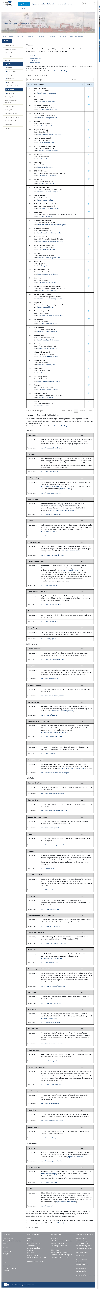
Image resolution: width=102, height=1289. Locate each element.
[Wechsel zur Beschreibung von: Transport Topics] (89, 393)
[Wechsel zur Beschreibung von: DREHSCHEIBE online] (89, 171)
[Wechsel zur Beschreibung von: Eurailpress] (89, 179)
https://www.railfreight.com (46, 200)
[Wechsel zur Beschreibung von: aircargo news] (89, 113)
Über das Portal (8, 1238)
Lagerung (7, 60)
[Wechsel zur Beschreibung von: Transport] (89, 385)
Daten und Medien (10, 53)
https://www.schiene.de (44, 216)
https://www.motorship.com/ (46, 365)
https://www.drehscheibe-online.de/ (48, 175)
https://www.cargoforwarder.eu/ (47, 151)
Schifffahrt (33, 60)
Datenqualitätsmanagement (12, 1241)
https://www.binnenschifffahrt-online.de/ (50, 241)
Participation (51, 4)
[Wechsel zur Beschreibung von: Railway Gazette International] (89, 204)
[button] (29, 84)
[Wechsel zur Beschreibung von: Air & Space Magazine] (89, 105)
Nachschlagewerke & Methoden (11, 101)
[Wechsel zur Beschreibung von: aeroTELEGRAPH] (89, 89)
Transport (10, 89)
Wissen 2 (41, 37)
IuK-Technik (10, 82)
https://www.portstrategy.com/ (47, 323)
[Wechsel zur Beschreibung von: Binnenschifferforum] (89, 228)
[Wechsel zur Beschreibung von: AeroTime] (89, 97)
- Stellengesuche (81, 1271)
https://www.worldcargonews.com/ (48, 381)
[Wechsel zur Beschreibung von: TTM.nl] (89, 401)
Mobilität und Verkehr (13, 86)
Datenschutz (7, 1271)
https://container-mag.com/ (46, 249)
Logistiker (51, 37)
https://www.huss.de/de (75, 1157)
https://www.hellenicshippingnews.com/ (50, 299)
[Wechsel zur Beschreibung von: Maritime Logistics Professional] (89, 311)
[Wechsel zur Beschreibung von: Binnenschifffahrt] (89, 237)
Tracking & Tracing (10, 110)
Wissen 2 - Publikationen (35, 1248)
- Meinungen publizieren (59, 1246)
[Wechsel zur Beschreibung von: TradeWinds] (89, 368)
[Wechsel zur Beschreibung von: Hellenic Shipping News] (89, 294)
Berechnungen (9, 45)
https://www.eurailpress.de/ (46, 183)
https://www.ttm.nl (43, 406)
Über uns (6, 1235)
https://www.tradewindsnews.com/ (48, 373)
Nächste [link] (82, 411)
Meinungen (21, 37)
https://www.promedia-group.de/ (62, 711)
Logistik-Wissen (24, 4)
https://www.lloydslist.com (45, 307)
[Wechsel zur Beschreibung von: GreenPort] (89, 278)
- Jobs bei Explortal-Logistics (60, 1257)
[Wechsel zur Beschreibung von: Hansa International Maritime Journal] (89, 286)
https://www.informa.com (71, 570)
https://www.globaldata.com (71, 551)
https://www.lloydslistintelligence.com (53, 958)
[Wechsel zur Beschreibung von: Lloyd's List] (89, 303)
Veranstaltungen (76, 37)
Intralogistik (10, 78)
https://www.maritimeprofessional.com (50, 315)
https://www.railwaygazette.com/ (48, 208)
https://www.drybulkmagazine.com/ (48, 258)
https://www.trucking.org (49, 1174)
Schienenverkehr (35, 58)
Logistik (9, 67)
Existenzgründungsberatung (87, 1275)
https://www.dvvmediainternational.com (54, 732)
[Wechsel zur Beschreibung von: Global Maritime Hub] (89, 270)
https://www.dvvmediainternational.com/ (63, 510)
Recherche (22, 8)
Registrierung (7, 1251)
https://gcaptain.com (44, 266)
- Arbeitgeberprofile (82, 1264)
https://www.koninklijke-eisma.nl (66, 1202)
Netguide (15, 24)
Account (6, 1247)
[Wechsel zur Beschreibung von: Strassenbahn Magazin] (89, 220)
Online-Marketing (81, 1238)
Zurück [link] (70, 411)
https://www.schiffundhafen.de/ (47, 332)
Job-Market (80, 1256)
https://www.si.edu (65, 489)
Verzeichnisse (9, 128)
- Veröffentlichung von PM (84, 1246)
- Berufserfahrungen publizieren (61, 1241)
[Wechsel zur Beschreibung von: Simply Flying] (89, 163)
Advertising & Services (65, 4)
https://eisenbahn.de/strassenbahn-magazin (51, 225)
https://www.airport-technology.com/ (49, 134)
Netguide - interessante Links (36, 1257)
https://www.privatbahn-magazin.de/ (49, 192)
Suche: (74, 80)
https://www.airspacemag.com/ (47, 109)
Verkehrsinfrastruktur (11, 121)
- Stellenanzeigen (81, 1262)
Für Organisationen (82, 1259)
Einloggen (6, 1253)
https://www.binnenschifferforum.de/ (49, 233)
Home (4, 37)
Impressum (6, 1266)
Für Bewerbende (81, 1269)
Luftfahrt (33, 56)
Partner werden (82, 1252)
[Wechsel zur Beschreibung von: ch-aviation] (89, 154)
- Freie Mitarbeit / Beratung (60, 1252)
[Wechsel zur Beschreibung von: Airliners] (89, 121)
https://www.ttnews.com (45, 397)
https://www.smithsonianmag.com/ (52, 486)
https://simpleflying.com (45, 167)
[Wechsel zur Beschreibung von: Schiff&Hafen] (89, 327)
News (11, 37)
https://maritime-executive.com (47, 356)
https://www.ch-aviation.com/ (46, 159)
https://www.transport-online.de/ (47, 389)
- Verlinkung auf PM (82, 1243)
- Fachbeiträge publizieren (59, 1243)
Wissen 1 (31, 37)
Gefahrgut (10, 75)
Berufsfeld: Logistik (10, 49)
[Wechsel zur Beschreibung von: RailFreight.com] (89, 196)
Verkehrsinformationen (12, 117)
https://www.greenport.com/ (46, 282)
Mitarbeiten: (55, 1250)
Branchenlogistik (12, 71)
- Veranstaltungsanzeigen (84, 1248)
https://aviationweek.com (45, 142)
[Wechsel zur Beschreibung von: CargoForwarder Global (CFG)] (89, 146)
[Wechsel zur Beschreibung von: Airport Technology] (89, 130)
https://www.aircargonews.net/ (47, 118)
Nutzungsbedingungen (10, 1268)
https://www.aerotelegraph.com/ (47, 93)
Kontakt (5, 1243)
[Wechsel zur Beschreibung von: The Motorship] (89, 360)
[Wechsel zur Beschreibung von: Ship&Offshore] (89, 336)
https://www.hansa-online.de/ (46, 290)
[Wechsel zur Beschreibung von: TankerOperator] (89, 344)
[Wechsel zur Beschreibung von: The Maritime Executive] (89, 352)
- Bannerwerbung (81, 1241)
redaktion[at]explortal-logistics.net (62, 71)
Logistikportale (24, 24)
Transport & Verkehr (11, 113)
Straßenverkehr (35, 63)
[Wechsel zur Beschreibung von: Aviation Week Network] (89, 138)
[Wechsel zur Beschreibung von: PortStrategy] (89, 319)
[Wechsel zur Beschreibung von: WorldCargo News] (89, 377)
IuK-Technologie (9, 56)
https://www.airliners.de (44, 126)
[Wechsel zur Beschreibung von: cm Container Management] (89, 245)
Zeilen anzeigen (37, 80)
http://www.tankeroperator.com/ (47, 348)
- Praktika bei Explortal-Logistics (61, 1255)
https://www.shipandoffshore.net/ (48, 340)
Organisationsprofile (38, 4)
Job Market (62, 37)
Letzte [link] (90, 411)
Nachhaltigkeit (9, 97)
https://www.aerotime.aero (46, 101)
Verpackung (10, 93)
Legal (5, 1262)
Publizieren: (55, 1238)
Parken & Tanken (10, 106)
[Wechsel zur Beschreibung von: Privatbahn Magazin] (89, 187)
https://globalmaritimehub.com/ (47, 274)
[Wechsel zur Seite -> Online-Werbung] (99, 32)
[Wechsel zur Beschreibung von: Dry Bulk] (89, 253)
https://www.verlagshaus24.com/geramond (71, 768)
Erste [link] (63, 411)
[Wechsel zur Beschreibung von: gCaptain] (89, 261)
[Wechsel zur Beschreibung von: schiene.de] (89, 212)
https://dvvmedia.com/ (48, 1018)
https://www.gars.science (49, 531)
